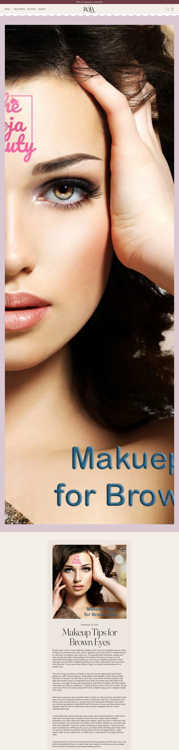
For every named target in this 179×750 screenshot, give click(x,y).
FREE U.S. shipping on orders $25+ (89, 2)
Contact (41, 9)
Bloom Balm (19, 9)
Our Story (31, 9)
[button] (167, 9)
